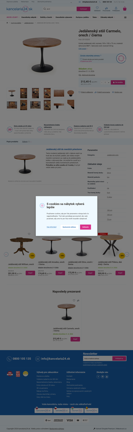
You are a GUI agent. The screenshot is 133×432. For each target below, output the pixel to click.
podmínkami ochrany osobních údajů (95, 365)
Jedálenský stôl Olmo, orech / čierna (80, 263)
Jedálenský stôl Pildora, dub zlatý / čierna (110, 263)
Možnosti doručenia (88, 75)
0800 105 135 (22, 359)
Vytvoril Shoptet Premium (105, 429)
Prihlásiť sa (119, 358)
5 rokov (109, 197)
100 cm (109, 210)
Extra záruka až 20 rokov (22, 126)
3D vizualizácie (42, 388)
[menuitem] (13, 17)
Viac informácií (51, 227)
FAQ (33, 2)
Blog (68, 382)
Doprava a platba (12, 2)
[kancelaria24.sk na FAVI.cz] (10, 375)
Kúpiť (75, 339)
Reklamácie (24, 2)
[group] (22, 254)
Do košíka (119, 82)
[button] (21, 271)
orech (109, 168)
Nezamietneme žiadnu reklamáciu (52, 126)
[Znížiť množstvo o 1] (101, 82)
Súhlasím (85, 227)
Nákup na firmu (42, 391)
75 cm (109, 219)
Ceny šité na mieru (43, 397)
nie (108, 188)
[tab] (12, 141)
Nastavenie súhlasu (69, 227)
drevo (109, 173)
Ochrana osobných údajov (76, 388)
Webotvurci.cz (121, 429)
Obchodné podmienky (44, 2)
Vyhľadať (83, 9)
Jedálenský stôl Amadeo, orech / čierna (51, 263)
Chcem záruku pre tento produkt (92, 60)
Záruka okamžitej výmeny (46, 394)
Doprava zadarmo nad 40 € (83, 126)
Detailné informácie (102, 49)
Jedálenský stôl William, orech (21, 264)
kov (108, 177)
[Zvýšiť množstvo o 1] (108, 82)
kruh (108, 193)
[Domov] (7, 23)
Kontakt (69, 376)
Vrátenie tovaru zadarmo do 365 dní (113, 126)
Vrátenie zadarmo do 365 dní (47, 379)
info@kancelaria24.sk (55, 359)
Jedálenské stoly (112, 155)
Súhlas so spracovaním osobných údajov (79, 392)
